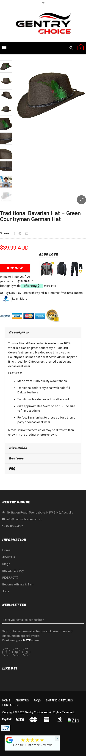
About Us (8, 557)
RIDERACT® (10, 577)
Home (6, 550)
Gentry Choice (34, 712)
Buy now (15, 268)
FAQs (37, 700)
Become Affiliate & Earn (17, 584)
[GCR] (9, 740)
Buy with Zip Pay (13, 570)
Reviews (16, 458)
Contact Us (10, 705)
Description (19, 332)
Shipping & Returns (59, 700)
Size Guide (18, 448)
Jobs (5, 591)
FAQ (12, 468)
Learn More (19, 298)
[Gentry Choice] (43, 24)
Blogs (6, 564)
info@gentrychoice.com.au (24, 519)
